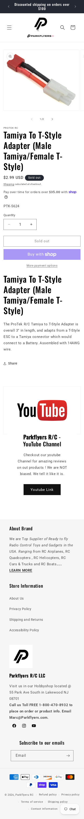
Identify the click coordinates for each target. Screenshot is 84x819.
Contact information (44, 808)
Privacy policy (70, 794)
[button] (9, 27)
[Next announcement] (75, 6)
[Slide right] (52, 119)
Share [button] (12, 363)
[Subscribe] (68, 755)
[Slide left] (32, 119)
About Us (16, 598)
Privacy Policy (20, 609)
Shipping (9, 184)
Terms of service (32, 801)
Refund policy (48, 794)
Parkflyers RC (24, 794)
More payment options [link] (42, 265)
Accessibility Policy (24, 630)
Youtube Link (42, 490)
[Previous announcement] (9, 6)
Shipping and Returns (26, 619)
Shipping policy (58, 801)
